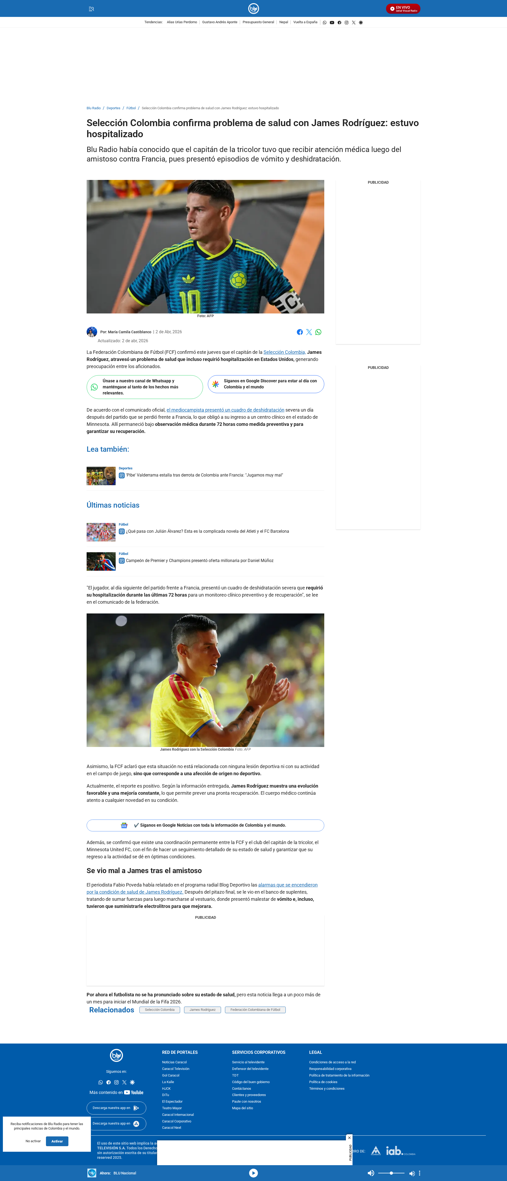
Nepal (283, 22)
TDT (235, 1075)
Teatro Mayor (172, 1108)
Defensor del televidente (250, 1069)
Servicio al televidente (248, 1062)
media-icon (253, 1173)
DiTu (165, 1095)
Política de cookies (323, 1082)
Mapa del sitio (242, 1108)
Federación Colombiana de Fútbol (255, 1010)
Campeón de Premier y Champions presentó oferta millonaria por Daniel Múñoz (200, 560)
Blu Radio (94, 108)
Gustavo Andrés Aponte (219, 22)
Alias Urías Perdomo (182, 22)
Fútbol (131, 108)
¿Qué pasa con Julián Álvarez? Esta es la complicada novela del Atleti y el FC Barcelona (207, 531)
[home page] (253, 8)
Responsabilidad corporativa (330, 1069)
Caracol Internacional (178, 1115)
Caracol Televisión (175, 1069)
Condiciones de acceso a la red (332, 1062)
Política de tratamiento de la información (339, 1075)
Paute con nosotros (246, 1101)
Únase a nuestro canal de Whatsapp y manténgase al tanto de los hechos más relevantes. (140, 386)
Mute (371, 1173)
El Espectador (172, 1101)
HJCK (166, 1088)
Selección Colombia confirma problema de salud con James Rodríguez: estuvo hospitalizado (210, 108)
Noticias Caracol (174, 1062)
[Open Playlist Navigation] (419, 1173)
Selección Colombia (160, 1010)
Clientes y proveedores (249, 1095)
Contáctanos (241, 1088)
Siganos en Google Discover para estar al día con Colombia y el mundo (270, 383)
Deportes (113, 108)
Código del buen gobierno (251, 1082)
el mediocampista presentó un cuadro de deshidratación (225, 410)
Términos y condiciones (327, 1088)
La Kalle (168, 1082)
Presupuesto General (258, 22)
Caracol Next (171, 1128)
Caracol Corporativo (176, 1121)
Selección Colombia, (285, 352)
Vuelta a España (305, 22)
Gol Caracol (170, 1075)
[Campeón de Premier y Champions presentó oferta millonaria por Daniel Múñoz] (101, 561)
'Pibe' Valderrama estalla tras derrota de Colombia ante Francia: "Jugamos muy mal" (204, 475)
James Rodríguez (202, 1010)
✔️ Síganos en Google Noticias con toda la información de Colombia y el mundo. (210, 825)
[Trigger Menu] (91, 8)
